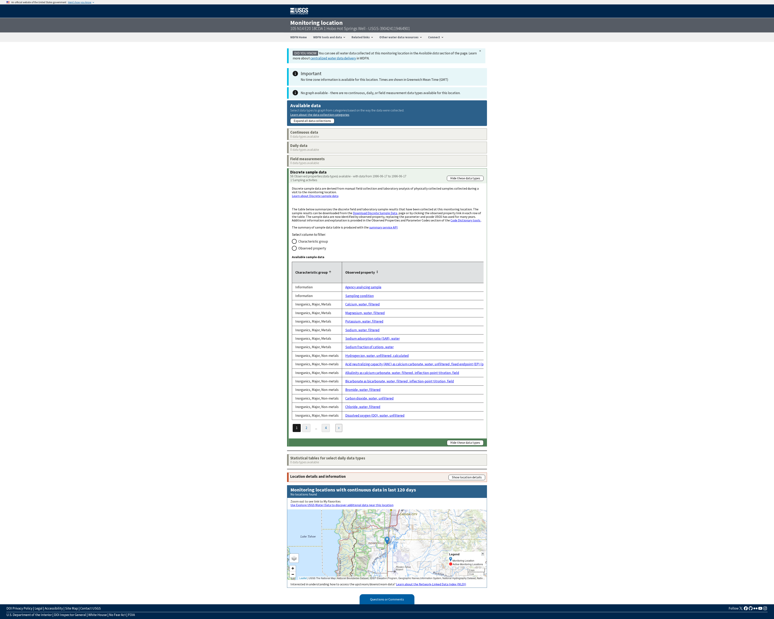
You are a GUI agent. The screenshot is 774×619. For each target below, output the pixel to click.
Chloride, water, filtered (362, 407)
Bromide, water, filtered (363, 389)
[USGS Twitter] (741, 609)
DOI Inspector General (70, 615)
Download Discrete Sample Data (375, 213)
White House (97, 615)
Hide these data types (465, 178)
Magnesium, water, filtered (365, 313)
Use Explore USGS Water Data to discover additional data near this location (341, 505)
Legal (39, 608)
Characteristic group (313, 241)
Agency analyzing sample (363, 287)
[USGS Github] (750, 609)
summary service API (383, 227)
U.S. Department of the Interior (29, 615)
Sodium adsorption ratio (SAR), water (372, 338)
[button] (387, 540)
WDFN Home (298, 37)
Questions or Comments (387, 599)
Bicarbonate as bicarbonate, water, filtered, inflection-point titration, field (399, 381)
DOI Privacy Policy (19, 608)
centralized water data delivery (333, 58)
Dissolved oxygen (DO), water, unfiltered (375, 415)
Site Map (71, 608)
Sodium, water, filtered (362, 330)
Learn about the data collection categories (319, 114)
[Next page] (338, 428)
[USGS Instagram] (765, 609)
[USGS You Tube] (760, 609)
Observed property (312, 248)
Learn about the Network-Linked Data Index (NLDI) (431, 584)
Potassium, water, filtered (364, 321)
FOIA (131, 615)
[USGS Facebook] (745, 609)
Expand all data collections (312, 121)
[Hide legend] (482, 554)
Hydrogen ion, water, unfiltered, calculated (377, 355)
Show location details (467, 477)
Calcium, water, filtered (362, 304)
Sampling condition (359, 296)
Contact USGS (90, 608)
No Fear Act (117, 615)
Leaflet (303, 578)
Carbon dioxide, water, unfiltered (369, 398)
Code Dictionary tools (465, 220)
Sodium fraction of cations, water (369, 347)
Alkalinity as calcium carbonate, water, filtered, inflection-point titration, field (402, 373)
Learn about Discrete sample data (315, 196)
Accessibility (54, 608)
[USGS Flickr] (755, 609)
